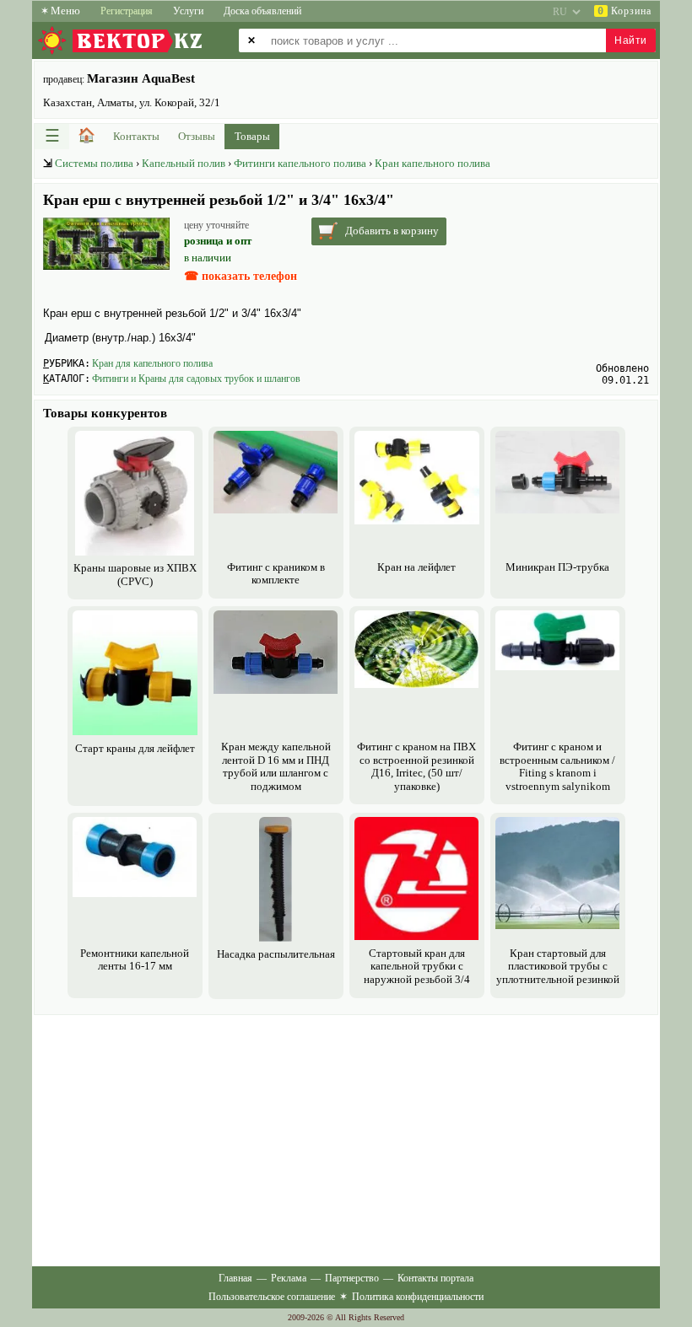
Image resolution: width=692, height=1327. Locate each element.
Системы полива (94, 163)
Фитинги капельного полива (300, 163)
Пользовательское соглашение (271, 1297)
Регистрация (126, 11)
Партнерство (352, 1278)
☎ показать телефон (240, 276)
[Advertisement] (346, 1137)
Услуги (188, 11)
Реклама (288, 1278)
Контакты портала (435, 1278)
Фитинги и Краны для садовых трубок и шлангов (196, 378)
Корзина (624, 11)
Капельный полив (183, 163)
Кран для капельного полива (152, 363)
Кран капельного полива (432, 163)
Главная (235, 1278)
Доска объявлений (262, 11)
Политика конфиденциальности (418, 1297)
